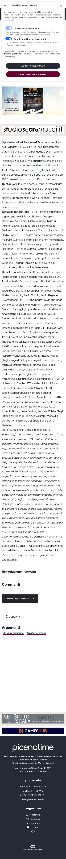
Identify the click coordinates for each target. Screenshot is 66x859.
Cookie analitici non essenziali (29, 39)
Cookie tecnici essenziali (26, 28)
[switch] (8, 38)
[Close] (60, 5)
